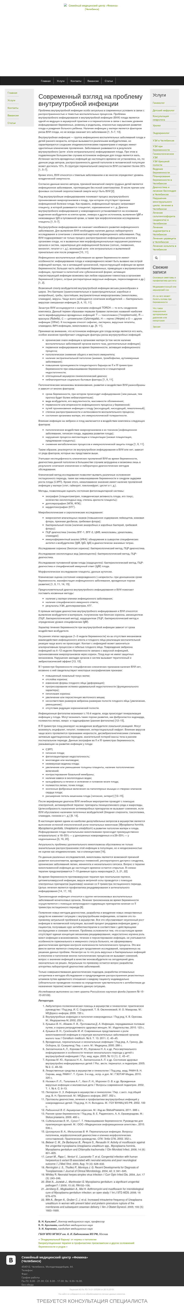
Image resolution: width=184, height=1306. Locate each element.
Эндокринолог (161, 133)
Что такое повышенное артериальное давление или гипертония (160, 314)
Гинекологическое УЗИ (163, 155)
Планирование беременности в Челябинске (162, 179)
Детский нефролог (163, 110)
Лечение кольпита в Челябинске (164, 247)
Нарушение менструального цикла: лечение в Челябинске (163, 203)
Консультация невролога (161, 117)
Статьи (109, 81)
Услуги (61, 81)
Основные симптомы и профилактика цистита (164, 279)
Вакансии (93, 81)
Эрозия (156, 326)
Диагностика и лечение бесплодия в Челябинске (164, 190)
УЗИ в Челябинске (163, 140)
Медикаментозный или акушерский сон (164, 288)
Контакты (76, 81)
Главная (46, 81)
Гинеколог (159, 102)
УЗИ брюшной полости (161, 163)
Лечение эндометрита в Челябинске (161, 230)
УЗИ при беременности (161, 147)
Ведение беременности (161, 170)
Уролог (157, 125)
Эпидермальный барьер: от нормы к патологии (68, 1239)
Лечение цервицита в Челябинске (164, 240)
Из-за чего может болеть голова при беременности (162, 298)
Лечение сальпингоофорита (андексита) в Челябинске (164, 218)
